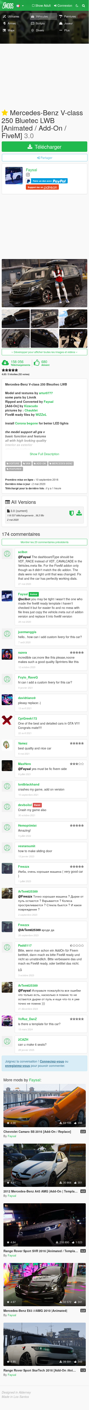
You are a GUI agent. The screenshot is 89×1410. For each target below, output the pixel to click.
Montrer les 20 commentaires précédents (45, 542)
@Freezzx (25, 896)
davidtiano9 (27, 698)
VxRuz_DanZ (27, 1019)
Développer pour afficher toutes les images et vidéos (44, 352)
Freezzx (23, 866)
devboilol (25, 805)
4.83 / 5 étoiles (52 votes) (16, 374)
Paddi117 (25, 945)
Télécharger (47, 146)
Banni (37, 805)
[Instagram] (28, 174)
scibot (22, 552)
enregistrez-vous (17, 1065)
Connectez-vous (52, 1061)
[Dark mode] (77, 5)
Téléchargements (20, 365)
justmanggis (27, 632)
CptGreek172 (27, 718)
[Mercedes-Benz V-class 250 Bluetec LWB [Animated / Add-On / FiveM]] (44, 283)
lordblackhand (28, 784)
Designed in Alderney (16, 1392)
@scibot (24, 599)
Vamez (22, 743)
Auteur (33, 594)
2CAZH (23, 1039)
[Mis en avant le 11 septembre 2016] (5, 112)
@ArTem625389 (29, 930)
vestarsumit (26, 846)
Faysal (31, 169)
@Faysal (24, 557)
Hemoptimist (27, 825)
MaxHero (24, 764)
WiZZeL (41, 414)
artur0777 (46, 393)
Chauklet (31, 410)
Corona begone (26, 423)
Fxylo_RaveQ (28, 677)
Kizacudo (31, 406)
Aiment (45, 365)
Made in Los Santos (15, 1396)
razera (22, 652)
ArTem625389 (28, 891)
